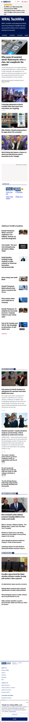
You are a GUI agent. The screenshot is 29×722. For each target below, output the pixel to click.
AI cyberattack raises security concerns (14, 584)
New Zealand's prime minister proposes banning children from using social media (13, 517)
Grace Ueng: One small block (9, 278)
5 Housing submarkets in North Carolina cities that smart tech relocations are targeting (12, 106)
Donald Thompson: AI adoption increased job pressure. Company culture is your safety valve (9, 313)
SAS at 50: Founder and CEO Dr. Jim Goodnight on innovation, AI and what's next (10, 326)
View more (4, 333)
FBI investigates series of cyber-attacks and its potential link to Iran (14, 595)
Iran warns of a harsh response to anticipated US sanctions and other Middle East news (14, 391)
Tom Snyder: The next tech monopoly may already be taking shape (9, 248)
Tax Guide (19, 35)
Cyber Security (7, 553)
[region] (14, 711)
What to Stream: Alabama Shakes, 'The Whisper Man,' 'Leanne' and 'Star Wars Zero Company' (14, 526)
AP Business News (7, 369)
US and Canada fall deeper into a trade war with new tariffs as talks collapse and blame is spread (9, 471)
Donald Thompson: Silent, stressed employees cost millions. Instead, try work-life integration (9, 235)
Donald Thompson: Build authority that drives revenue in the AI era (9, 289)
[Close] (27, 702)
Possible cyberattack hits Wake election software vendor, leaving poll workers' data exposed (14, 576)
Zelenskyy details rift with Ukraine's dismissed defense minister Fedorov (13, 547)
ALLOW (14, 719)
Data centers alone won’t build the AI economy (8, 300)
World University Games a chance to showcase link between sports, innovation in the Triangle (14, 154)
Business (4, 35)
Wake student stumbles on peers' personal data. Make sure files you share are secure (14, 602)
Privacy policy (12, 711)
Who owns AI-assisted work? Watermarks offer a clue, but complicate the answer (14, 61)
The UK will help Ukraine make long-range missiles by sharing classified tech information (10, 483)
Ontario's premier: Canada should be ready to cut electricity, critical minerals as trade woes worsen (14, 433)
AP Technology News (9, 493)
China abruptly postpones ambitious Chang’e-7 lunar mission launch (13, 541)
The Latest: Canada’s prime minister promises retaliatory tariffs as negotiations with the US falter (9, 458)
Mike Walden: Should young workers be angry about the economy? (14, 131)
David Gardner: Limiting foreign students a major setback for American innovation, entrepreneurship (9, 262)
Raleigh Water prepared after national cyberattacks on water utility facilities (14, 589)
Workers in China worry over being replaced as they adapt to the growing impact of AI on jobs (14, 534)
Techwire (12, 35)
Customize (14, 714)
